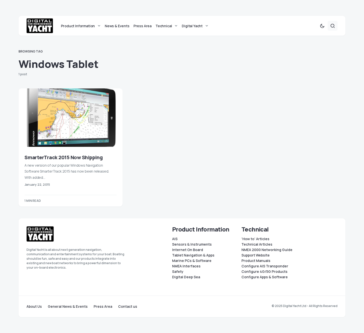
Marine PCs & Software (191, 260)
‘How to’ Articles (255, 239)
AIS (175, 239)
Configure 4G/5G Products (264, 271)
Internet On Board (187, 250)
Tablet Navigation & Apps (193, 255)
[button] (322, 26)
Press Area (103, 306)
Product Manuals (255, 260)
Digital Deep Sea (186, 277)
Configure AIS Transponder (264, 266)
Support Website (255, 255)
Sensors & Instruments (192, 244)
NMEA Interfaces (186, 266)
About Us (34, 306)
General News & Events (68, 306)
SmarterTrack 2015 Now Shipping (64, 157)
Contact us (127, 306)
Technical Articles (256, 244)
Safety (177, 271)
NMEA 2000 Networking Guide (266, 250)
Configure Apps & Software (264, 277)
